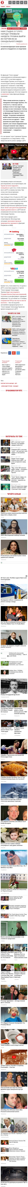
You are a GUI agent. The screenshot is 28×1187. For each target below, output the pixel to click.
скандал (15, 386)
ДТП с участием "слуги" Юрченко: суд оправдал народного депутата (17, 443)
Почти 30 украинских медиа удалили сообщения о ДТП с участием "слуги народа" (19, 487)
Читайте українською (21, 43)
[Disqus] (14, 414)
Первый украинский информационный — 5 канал (2, 2)
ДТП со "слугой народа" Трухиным (17, 28)
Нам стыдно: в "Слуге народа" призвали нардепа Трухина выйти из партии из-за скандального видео (7, 369)
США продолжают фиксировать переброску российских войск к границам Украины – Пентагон (20, 369)
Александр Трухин (6, 386)
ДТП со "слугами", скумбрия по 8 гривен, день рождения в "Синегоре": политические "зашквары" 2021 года (18, 171)
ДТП (16, 383)
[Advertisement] (14, 256)
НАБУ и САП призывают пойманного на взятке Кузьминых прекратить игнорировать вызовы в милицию (19, 332)
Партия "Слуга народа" (7, 383)
